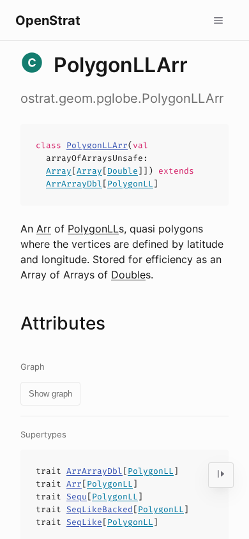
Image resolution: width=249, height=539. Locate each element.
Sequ (76, 496)
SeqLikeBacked (99, 509)
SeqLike (84, 522)
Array (59, 170)
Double (122, 170)
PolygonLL (130, 183)
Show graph (50, 394)
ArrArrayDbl (74, 183)
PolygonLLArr (97, 145)
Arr (43, 228)
